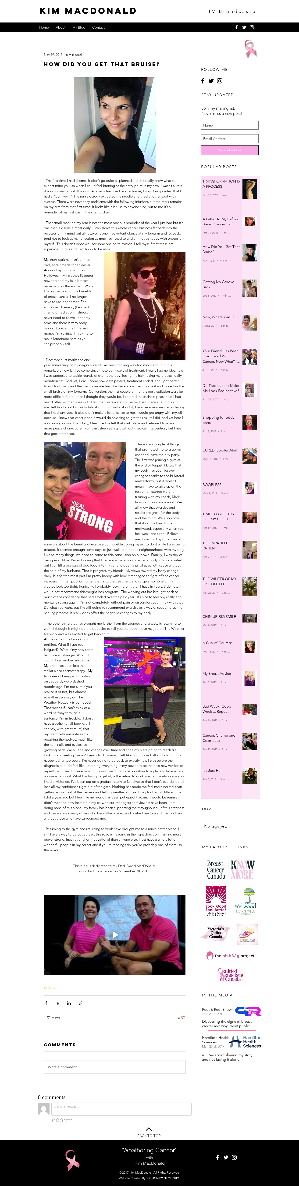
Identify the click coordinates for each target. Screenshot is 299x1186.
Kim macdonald (89, 10)
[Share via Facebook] (46, 1003)
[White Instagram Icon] (252, 27)
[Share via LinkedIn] (69, 1003)
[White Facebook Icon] (236, 27)
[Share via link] (80, 1003)
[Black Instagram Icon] (219, 80)
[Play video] (114, 935)
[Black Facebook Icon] (202, 80)
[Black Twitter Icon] (211, 80)
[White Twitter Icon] (244, 27)
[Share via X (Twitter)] (57, 1003)
